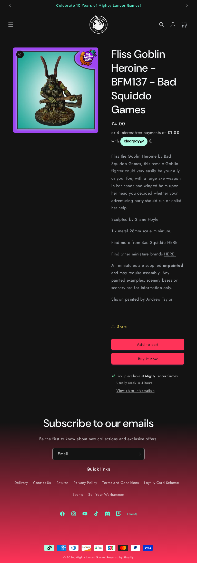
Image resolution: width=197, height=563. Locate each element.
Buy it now (148, 359)
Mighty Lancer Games (90, 557)
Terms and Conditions (120, 482)
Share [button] (122, 326)
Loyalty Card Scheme (161, 482)
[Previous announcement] (10, 5)
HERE (172, 242)
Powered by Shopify (120, 557)
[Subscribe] (138, 454)
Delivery (21, 482)
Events (78, 494)
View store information (135, 390)
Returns (62, 482)
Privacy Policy (85, 482)
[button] (10, 24)
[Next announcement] (187, 5)
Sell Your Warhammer (106, 494)
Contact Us (42, 482)
